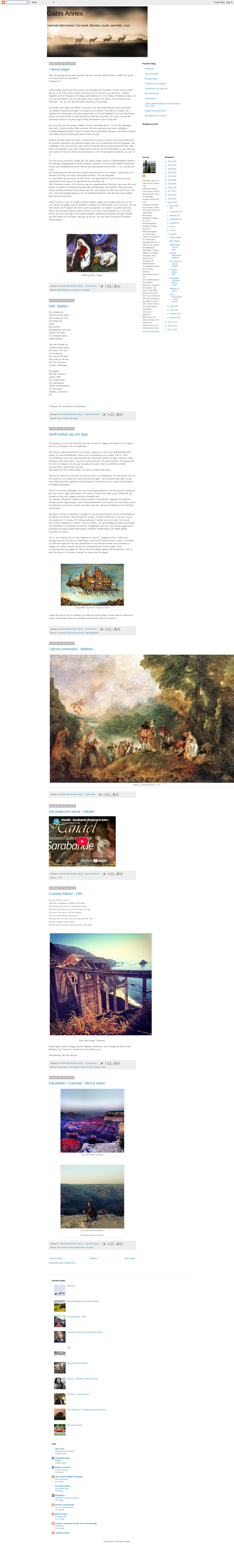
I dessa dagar (59, 69)
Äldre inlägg (129, 1258)
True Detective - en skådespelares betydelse (86, 1410)
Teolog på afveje (62, 1533)
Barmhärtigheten (63, 290)
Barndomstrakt (151, 79)
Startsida (93, 1258)
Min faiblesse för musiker (155, 116)
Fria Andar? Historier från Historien (70, 633)
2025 (170, 161)
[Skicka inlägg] (101, 286)
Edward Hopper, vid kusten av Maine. (83, 1301)
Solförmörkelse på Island (64, 1451)
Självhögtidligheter (92, 633)
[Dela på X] (112, 286)
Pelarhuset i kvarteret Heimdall (67, 1498)
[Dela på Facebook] (115, 286)
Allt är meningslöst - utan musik (176, 298)
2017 (170, 191)
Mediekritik (59, 1526)
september (175, 219)
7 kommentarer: (91, 286)
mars (172, 310)
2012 (170, 326)
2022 (170, 173)
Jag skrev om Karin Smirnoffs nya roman (84, 1332)
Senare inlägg (56, 1258)
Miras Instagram (97, 1235)
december (174, 206)
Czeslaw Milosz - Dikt (65, 894)
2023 (170, 169)
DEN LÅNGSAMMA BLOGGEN (68, 1477)
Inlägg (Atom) (70, 1263)
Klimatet (58, 1460)
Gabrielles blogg (62, 1458)
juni (172, 230)
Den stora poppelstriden (64, 1507)
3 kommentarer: (91, 629)
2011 (170, 330)
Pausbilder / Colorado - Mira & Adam (77, 1083)
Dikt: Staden (58, 306)
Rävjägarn (59, 1495)
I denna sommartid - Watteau (71, 649)
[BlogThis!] (109, 286)
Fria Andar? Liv (77, 290)
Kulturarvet (149, 69)
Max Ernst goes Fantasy (77, 1363)
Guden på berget (61, 1470)
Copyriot (62, 615)
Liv (87, 1067)
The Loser (59, 1449)
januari (173, 317)
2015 (170, 199)
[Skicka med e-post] (106, 286)
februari (173, 314)
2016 (170, 195)
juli (171, 227)
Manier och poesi (63, 1467)
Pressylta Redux (62, 1486)
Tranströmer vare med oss (156, 89)
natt (68, 1348)
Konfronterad (150, 98)
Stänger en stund (174, 290)
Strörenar (71, 1286)
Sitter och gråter (152, 74)
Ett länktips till (60, 1516)
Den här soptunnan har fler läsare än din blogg (76, 1523)
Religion (87, 290)
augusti (173, 223)
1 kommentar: (90, 794)
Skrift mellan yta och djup (68, 434)
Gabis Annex (65, 13)
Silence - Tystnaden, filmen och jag (82, 1379)
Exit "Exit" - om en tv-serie (78, 1394)
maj (172, 234)
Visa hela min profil (150, 331)
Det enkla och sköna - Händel (71, 812)
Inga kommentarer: (92, 414)
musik (59, 878)
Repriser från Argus (70, 418)
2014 (170, 202)
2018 (170, 187)
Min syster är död (74, 1425)
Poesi (59, 418)
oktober (173, 215)
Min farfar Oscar (152, 93)
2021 (170, 176)
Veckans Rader (100, 1067)
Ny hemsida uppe (62, 1488)
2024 (170, 165)
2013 (170, 322)
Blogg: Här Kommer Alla (155, 111)
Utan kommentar (61, 1479)
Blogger (127, 1541)
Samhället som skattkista (155, 84)
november (174, 212)
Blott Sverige (61, 1514)
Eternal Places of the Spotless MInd (71, 1067)
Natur (91, 1247)
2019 (170, 184)
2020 (170, 180)
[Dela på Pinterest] (118, 286)
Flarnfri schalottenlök (64, 1505)
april (172, 306)
